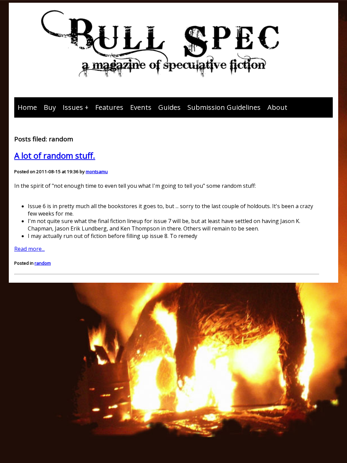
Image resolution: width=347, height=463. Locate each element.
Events (140, 107)
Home (27, 107)
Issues (73, 107)
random (43, 263)
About (277, 107)
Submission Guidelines (224, 107)
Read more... (29, 249)
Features (109, 107)
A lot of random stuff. (54, 155)
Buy (50, 107)
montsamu (97, 171)
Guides (169, 107)
